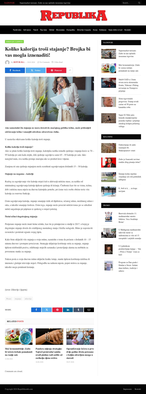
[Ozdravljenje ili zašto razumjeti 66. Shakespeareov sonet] (108, 148)
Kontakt (127, 29)
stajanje (18, 298)
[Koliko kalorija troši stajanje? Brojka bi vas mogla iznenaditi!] (49, 99)
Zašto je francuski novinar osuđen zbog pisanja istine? (129, 160)
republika (19, 62)
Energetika (71, 29)
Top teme (43, 29)
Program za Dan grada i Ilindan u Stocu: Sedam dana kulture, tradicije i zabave (128, 266)
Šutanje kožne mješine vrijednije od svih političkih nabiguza (130, 176)
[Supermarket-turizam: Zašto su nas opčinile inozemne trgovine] (108, 54)
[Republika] (73, 15)
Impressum (127, 389)
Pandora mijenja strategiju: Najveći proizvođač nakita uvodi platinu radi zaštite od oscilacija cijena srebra (49, 353)
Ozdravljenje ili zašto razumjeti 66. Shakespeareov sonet (127, 147)
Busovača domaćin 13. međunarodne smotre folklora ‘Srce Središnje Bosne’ (128, 217)
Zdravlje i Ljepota (84, 29)
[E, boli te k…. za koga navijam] (108, 191)
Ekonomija (60, 29)
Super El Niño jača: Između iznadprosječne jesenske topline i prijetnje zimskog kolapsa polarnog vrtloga (129, 121)
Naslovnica (17, 29)
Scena (95, 29)
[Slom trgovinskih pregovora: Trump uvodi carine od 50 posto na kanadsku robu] (108, 102)
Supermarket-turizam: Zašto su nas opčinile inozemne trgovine (127, 53)
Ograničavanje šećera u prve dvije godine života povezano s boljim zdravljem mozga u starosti (80, 353)
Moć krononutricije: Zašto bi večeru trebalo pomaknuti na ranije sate (47, 3)
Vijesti (35, 29)
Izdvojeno (27, 29)
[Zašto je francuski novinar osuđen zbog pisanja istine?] (108, 162)
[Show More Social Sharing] (70, 70)
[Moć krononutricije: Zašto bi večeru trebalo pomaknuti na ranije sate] (19, 336)
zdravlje (28, 298)
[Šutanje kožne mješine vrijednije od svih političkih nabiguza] (108, 177)
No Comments (45, 62)
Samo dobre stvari (115, 29)
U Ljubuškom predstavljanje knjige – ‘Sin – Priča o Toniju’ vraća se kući (130, 250)
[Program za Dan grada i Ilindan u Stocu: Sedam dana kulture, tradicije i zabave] (108, 265)
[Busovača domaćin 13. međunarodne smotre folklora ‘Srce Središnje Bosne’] (108, 217)
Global (51, 29)
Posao (8, 298)
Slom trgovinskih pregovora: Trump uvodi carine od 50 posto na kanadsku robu (128, 103)
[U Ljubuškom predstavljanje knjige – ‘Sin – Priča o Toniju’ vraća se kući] (108, 249)
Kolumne (102, 29)
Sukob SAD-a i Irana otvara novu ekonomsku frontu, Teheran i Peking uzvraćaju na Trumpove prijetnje (128, 85)
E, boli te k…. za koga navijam (128, 189)
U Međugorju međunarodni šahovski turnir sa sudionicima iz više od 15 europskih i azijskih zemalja (130, 234)
